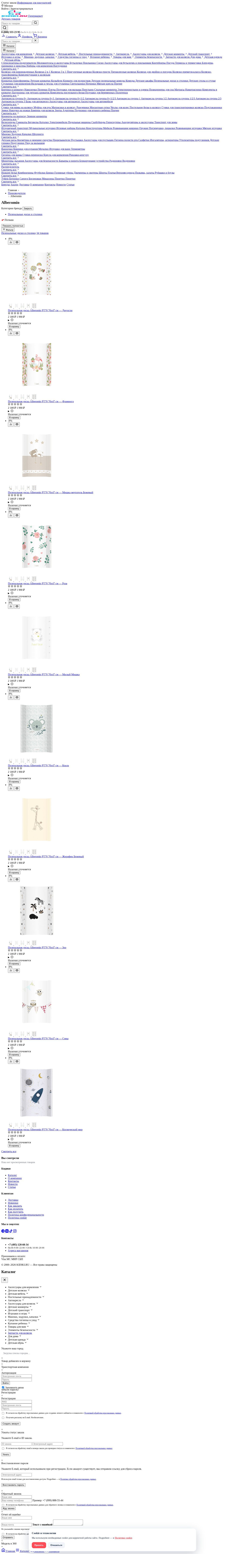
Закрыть (28, 208)
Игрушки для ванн (60, 149)
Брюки (50, 172)
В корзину (14, 326)
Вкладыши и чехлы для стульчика (50, 83)
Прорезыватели (62, 140)
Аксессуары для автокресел (65, 101)
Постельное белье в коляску (146, 107)
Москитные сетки (100, 107)
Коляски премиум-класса (186, 71)
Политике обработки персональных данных (78, 1479)
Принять (38, 1545)
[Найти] (35, 22)
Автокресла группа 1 (129, 98)
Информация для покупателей (34, 2)
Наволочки (31, 89)
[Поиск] (4, 28)
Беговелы (33, 122)
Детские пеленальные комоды (108, 80)
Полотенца (121, 92)
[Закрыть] (35, 40)
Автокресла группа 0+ (14, 98)
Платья (112, 172)
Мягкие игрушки (212, 128)
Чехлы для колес (120, 107)
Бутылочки (76, 63)
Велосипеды (8, 122)
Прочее (118, 83)
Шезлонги (38, 134)
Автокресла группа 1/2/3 (181, 98)
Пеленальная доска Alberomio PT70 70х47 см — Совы (38, 1038)
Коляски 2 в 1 (43, 71)
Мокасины (48, 178)
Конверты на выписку (14, 116)
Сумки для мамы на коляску (17, 107)
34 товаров (42, 233)
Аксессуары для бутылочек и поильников (128, 63)
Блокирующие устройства (94, 160)
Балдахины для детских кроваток (31, 92)
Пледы (52, 89)
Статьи (70, 184)
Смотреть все (9, 68)
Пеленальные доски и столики (171, 80)
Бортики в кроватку (12, 89)
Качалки (27, 134)
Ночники (91, 83)
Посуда (170, 63)
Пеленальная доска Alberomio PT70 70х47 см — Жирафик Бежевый (46, 856)
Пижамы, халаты (145, 172)
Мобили (108, 128)
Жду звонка (8, 1508)
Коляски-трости (101, 71)
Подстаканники (213, 107)
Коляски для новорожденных (18, 71)
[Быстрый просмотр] (17, 242)
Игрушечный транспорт (15, 128)
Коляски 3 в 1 (59, 71)
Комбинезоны (26, 172)
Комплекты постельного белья (67, 92)
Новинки (13, 1202)
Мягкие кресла (105, 83)
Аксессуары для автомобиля (97, 101)
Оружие (144, 128)
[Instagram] (14, 1231)
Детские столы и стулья (202, 80)
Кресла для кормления (56, 155)
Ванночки (7, 149)
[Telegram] (3, 1231)
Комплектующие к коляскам (34, 74)
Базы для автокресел (37, 101)
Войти (6, 1383)
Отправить (8, 1537)
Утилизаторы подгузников (194, 140)
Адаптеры (69, 110)
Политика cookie (17, 1217)
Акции (14, 184)
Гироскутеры (113, 122)
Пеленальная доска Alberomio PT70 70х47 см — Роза (37, 583)
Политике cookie (123, 1538)
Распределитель (10, 166)
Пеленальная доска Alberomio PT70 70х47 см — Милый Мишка (44, 674)
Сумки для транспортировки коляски (183, 107)
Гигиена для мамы (12, 155)
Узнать (6, 1454)
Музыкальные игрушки (42, 128)
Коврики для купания (25, 149)
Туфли (5, 178)
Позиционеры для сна (161, 89)
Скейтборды (98, 122)
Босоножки (35, 178)
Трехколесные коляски (124, 71)
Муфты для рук (43, 107)
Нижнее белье (9, 172)
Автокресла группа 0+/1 (41, 98)
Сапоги (24, 178)
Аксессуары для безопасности (42, 160)
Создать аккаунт (11, 1423)
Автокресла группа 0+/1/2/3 (101, 98)
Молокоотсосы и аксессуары (53, 63)
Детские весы (9, 140)
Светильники (78, 83)
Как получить (15, 1211)
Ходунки (16, 134)
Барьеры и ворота (69, 160)
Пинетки (60, 178)
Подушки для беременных (100, 92)
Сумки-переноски (33, 155)
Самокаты (22, 122)
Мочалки (43, 149)
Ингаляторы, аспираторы (164, 140)
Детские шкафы (144, 80)
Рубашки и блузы (164, 172)
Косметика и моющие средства (35, 140)
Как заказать (15, 1205)
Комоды (130, 80)
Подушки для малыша (69, 89)
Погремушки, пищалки (162, 128)
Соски (100, 63)
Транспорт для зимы (165, 122)
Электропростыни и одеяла (133, 89)
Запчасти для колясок (20, 1333)
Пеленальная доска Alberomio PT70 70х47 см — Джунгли (40, 310)
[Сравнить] (11, 242)
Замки (5, 110)
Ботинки (14, 178)
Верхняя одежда (125, 172)
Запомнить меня (14, 1387)
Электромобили (58, 122)
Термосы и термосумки (188, 63)
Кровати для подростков (77, 80)
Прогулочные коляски (79, 71)
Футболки (40, 172)
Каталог (10, 46)
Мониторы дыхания (13, 160)
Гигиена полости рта (126, 140)
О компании (37, 184)
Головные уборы (64, 172)
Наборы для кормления (40, 65)
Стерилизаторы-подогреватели (19, 63)
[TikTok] (11, 1231)
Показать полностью (13, 226)
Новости (61, 184)
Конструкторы (94, 128)
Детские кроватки (40, 80)
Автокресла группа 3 (13, 101)
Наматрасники (193, 89)
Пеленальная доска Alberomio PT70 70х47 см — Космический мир (45, 1129)
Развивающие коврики (126, 128)
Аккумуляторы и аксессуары (137, 122)
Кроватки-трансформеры (15, 80)
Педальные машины (79, 122)
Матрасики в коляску (64, 107)
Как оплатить (15, 1208)
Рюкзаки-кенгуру (79, 155)
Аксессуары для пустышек (99, 140)
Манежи (6, 134)
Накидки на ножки (20, 110)
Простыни (88, 89)
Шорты (103, 172)
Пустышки (77, 140)
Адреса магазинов (18, 1250)
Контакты (50, 184)
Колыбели (57, 80)
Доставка (24, 184)
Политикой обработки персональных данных (102, 1413)
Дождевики (83, 107)
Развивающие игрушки (189, 128)
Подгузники (18, 143)
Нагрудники (60, 65)
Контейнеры (159, 63)
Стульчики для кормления (16, 83)
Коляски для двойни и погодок (154, 71)
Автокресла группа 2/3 (208, 98)
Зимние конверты (37, 116)
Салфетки (144, 140)
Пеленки (43, 89)
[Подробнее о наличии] (116, 320)
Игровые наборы (66, 128)
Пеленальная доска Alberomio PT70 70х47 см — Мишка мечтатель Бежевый (50, 492)
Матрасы (179, 89)
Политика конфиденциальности (26, 1214)
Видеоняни (128, 160)
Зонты (59, 110)
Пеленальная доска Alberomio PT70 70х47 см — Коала (38, 765)
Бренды (5, 184)
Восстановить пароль (13, 1485)
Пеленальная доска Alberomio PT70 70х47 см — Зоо (37, 947)
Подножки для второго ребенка (93, 110)
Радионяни (115, 160)
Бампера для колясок (43, 110)
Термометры (78, 149)
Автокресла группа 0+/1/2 (70, 98)
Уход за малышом (35, 143)
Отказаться (56, 1545)
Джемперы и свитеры (86, 172)
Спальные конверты (106, 89)
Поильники (90, 63)
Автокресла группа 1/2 (154, 98)
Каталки (44, 122)
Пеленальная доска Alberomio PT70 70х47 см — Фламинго (41, 401)
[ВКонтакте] (7, 1231)
